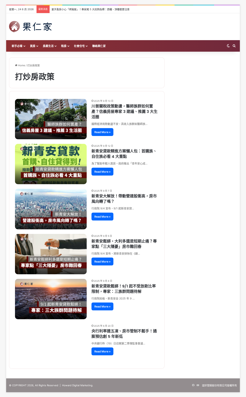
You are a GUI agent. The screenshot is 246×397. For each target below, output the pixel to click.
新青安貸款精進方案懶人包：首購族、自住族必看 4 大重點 (124, 153)
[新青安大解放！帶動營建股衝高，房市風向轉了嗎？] (51, 209)
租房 (63, 45)
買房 (32, 45)
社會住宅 (79, 45)
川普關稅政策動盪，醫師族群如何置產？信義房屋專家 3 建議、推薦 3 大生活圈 (124, 112)
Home (21, 65)
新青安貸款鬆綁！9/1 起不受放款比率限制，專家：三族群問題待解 (123, 288)
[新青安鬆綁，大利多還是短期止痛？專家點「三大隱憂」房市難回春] (51, 254)
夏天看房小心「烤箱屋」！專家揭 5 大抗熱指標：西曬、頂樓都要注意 (91, 9)
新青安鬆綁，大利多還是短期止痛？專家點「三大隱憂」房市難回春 (124, 244)
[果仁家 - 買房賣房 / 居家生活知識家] (30, 26)
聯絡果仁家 (99, 45)
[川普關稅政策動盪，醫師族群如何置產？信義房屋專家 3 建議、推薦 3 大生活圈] (51, 119)
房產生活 (48, 45)
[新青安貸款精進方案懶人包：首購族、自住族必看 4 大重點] (51, 164)
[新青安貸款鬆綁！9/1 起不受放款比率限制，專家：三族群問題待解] (51, 299)
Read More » (102, 132)
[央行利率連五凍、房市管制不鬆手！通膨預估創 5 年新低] (51, 343)
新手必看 (17, 45)
